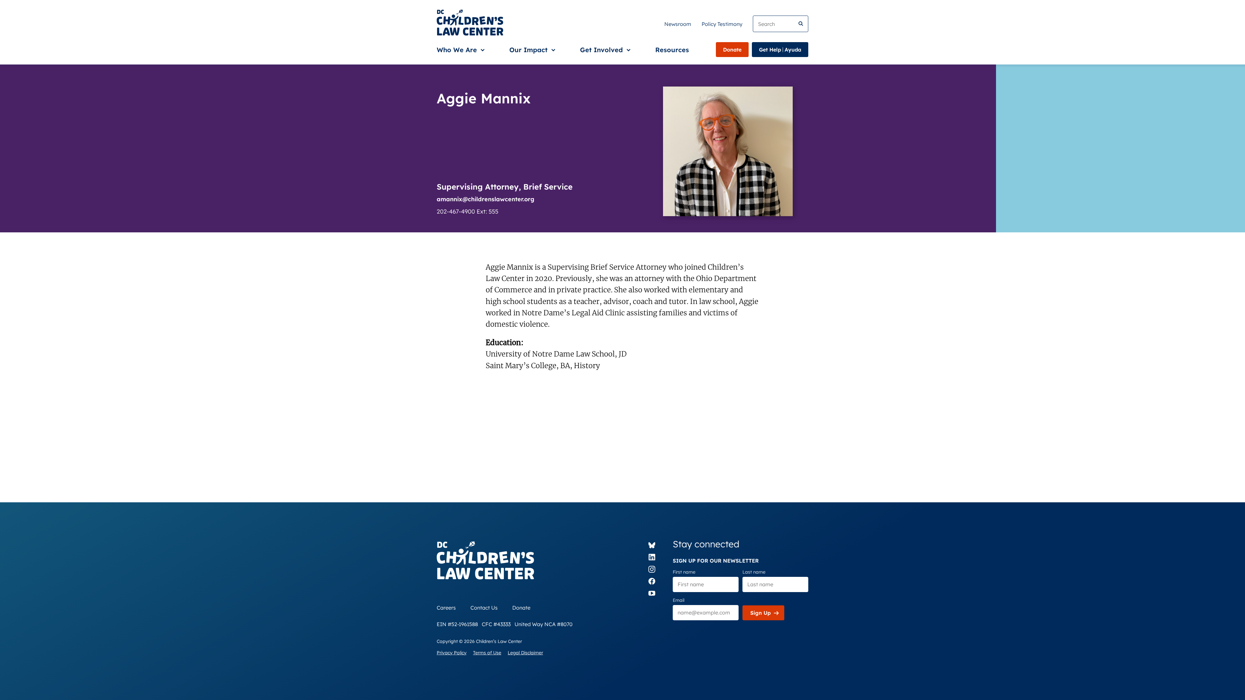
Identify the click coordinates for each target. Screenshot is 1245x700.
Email (678, 600)
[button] (459, 49)
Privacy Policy (452, 653)
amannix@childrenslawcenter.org (485, 199)
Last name (753, 572)
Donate (732, 49)
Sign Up (760, 613)
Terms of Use (487, 653)
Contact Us (484, 607)
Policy (722, 24)
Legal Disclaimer (525, 653)
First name (684, 572)
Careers (446, 607)
